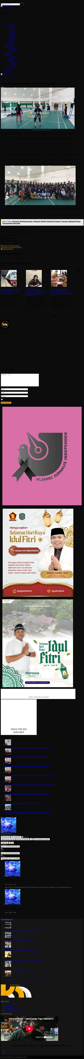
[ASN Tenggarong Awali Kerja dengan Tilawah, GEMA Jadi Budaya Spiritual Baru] (62, 278)
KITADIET (12, 50)
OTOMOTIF (12, 37)
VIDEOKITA (12, 65)
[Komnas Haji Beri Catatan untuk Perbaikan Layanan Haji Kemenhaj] (8, 928)
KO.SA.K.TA (12, 66)
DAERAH (12, 25)
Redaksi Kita (9, 1007)
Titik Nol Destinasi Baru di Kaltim (16, 970)
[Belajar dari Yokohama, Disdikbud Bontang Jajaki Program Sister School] (8, 745)
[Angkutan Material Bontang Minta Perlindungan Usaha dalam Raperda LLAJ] (8, 782)
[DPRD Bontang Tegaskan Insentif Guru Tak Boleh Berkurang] (8, 754)
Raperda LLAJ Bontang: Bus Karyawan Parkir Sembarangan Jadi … (27, 766)
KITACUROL (9, 69)
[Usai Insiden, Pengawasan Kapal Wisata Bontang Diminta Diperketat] (8, 810)
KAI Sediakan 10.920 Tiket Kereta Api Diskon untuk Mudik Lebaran (11, 291)
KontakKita (9, 1009)
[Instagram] (5, 1052)
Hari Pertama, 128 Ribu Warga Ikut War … (19, 940)
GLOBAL (12, 42)
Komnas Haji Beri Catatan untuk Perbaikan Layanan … (24, 931)
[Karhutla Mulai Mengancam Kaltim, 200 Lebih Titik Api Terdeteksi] (8, 800)
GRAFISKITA (13, 61)
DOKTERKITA (13, 48)
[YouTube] (5, 1054)
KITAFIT (7, 47)
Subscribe (5, 843)
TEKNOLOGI (13, 39)
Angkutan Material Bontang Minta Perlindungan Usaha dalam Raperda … (30, 785)
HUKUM (11, 30)
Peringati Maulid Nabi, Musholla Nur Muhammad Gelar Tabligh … (27, 794)
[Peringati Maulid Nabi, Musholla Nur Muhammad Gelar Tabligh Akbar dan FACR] (8, 791)
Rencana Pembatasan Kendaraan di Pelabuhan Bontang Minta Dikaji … (29, 775)
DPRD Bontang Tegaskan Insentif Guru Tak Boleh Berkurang (26, 757)
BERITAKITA (8, 24)
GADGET (12, 40)
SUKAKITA (8, 55)
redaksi (2, 87)
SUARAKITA (8, 60)
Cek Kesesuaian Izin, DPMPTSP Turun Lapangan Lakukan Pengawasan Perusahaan (36, 292)
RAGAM (11, 35)
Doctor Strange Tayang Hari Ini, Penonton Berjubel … (24, 979)
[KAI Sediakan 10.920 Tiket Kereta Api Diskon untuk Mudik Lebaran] (11, 278)
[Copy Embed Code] (1, 859)
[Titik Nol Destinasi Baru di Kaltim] (8, 966)
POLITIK (11, 27)
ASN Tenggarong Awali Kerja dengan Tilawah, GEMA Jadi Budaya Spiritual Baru (61, 292)
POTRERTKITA (13, 63)
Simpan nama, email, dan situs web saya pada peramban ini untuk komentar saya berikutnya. (34, 399)
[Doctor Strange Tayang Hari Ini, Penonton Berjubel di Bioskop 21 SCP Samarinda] (8, 976)
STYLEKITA (12, 56)
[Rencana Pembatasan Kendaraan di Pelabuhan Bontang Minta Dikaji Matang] (8, 772)
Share (11, 843)
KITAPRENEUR (9, 45)
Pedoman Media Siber (13, 1010)
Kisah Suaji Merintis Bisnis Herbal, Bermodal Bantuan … (24, 960)
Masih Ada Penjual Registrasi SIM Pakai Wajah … (22, 950)
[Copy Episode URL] (1, 855)
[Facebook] (5, 1050)
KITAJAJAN (8, 53)
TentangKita (9, 1005)
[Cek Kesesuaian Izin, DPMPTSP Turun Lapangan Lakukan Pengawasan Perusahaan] (36, 278)
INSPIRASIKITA (9, 43)
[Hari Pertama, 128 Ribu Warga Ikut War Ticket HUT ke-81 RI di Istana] (8, 937)
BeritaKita (8, 87)
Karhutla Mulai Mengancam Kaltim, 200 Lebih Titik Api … (24, 803)
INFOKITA (8, 68)
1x (31, 839)
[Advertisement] (42, 351)
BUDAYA (12, 34)
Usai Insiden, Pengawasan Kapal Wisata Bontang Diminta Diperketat (28, 812)
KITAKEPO (8, 52)
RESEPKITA (12, 58)
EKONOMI (12, 29)
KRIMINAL (12, 32)
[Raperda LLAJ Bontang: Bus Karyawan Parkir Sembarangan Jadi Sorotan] (8, 763)
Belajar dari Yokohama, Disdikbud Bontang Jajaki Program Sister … (28, 747)
